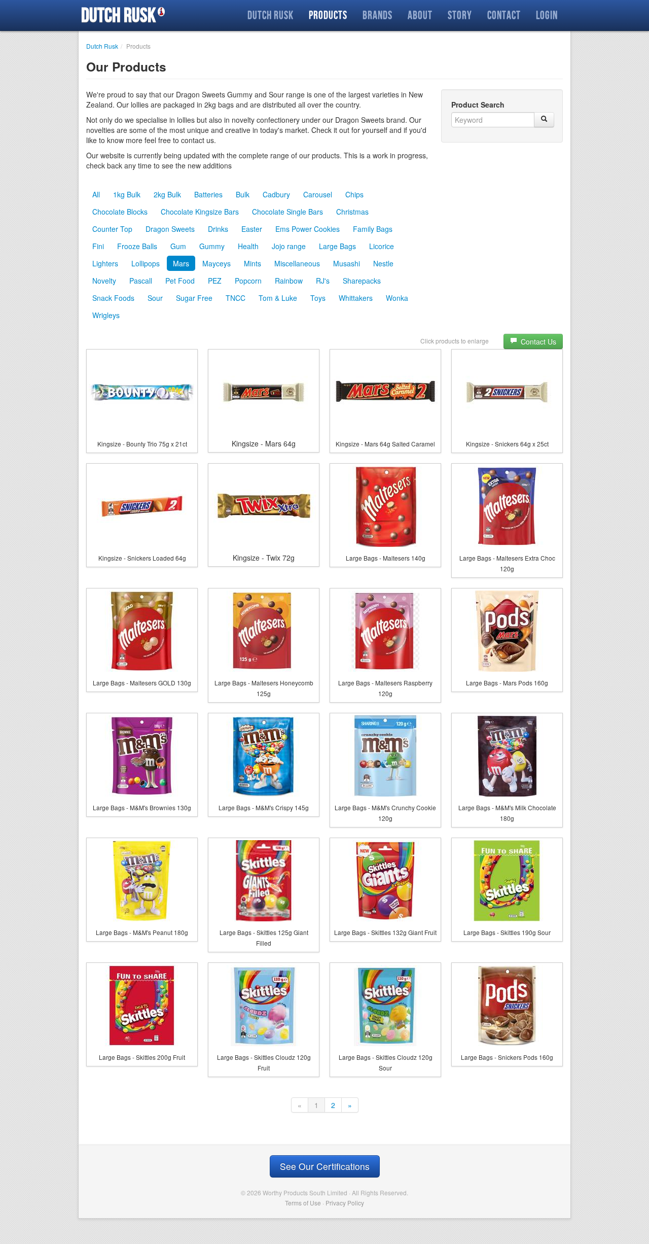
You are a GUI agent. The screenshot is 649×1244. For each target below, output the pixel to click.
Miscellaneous (297, 263)
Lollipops (145, 263)
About (420, 15)
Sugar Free (194, 298)
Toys (318, 298)
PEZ (215, 280)
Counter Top (112, 229)
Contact (504, 15)
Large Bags (337, 246)
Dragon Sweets (170, 229)
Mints (252, 263)
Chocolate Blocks (120, 211)
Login (547, 15)
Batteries (208, 194)
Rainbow (289, 280)
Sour (155, 298)
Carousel (317, 194)
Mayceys (216, 263)
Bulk (242, 194)
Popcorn (248, 280)
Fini (98, 246)
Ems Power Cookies (307, 229)
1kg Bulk (126, 194)
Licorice (381, 246)
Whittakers (356, 298)
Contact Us (537, 341)
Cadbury (276, 194)
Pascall (140, 280)
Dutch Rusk (118, 15)
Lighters (105, 263)
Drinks (218, 229)
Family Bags (372, 229)
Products (328, 15)
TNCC (235, 298)
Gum (178, 246)
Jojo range (289, 246)
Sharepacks (362, 280)
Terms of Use (303, 1202)
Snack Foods (113, 298)
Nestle (383, 263)
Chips (354, 194)
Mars (181, 263)
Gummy (212, 246)
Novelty (104, 280)
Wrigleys (106, 315)
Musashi (346, 263)
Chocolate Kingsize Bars (200, 211)
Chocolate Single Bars (287, 211)
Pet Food (180, 280)
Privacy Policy (345, 1202)
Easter (251, 229)
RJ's (323, 280)
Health (248, 246)
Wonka (397, 298)
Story (460, 15)
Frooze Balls (137, 246)
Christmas (352, 211)
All (96, 194)
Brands (377, 15)
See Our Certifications (325, 1166)
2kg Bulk (167, 194)
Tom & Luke (278, 298)
